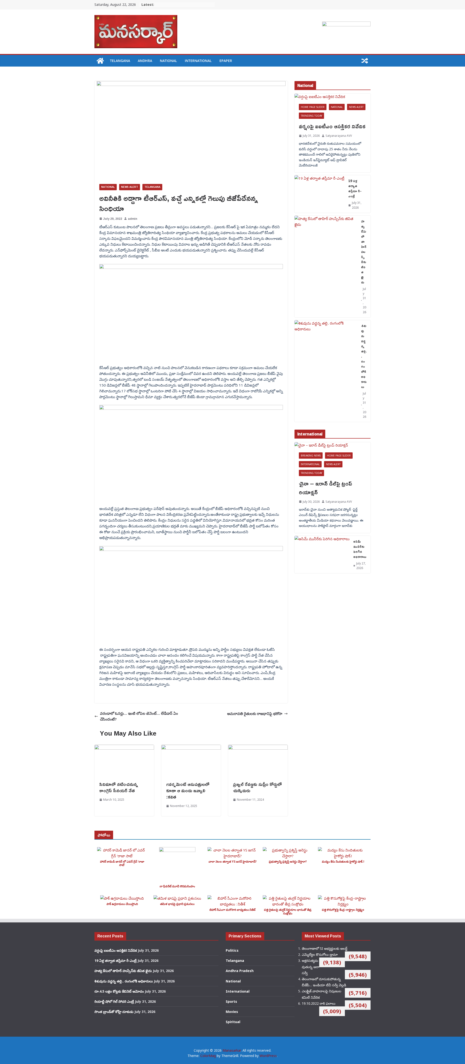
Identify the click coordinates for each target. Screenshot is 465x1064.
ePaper (225, 60)
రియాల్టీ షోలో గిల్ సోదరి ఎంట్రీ (114, 1001)
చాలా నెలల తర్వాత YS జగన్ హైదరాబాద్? (233, 861)
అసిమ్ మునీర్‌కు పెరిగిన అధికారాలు (359, 549)
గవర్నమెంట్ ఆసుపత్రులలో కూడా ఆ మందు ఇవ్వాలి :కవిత (187, 790)
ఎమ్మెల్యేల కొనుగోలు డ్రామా (320, 954)
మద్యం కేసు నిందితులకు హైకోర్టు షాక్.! (343, 861)
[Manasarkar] (100, 61)
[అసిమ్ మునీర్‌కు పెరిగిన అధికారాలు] (321, 554)
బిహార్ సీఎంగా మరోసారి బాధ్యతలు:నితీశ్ (232, 910)
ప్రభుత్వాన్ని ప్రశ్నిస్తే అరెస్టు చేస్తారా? (288, 861)
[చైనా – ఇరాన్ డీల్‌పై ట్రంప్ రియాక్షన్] (332, 445)
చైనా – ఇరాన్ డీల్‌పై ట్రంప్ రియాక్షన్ (325, 487)
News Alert (129, 187)
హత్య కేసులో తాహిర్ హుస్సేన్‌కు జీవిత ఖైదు (363, 252)
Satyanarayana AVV (339, 136)
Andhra (145, 60)
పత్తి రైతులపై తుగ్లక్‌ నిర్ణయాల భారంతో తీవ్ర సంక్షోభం (287, 911)
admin (132, 218)
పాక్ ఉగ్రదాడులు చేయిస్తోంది (122, 904)
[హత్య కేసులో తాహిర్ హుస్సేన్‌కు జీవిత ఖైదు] (325, 266)
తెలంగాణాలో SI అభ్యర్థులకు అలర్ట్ (324, 948)
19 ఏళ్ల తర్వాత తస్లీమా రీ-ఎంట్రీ (355, 188)
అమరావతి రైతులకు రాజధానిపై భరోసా (254, 713)
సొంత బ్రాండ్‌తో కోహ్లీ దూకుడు (113, 1011)
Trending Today (311, 115)
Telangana (120, 60)
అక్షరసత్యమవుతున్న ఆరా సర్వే (310, 966)
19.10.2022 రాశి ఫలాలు (318, 1003)
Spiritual (233, 1021)
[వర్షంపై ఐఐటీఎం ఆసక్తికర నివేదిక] (332, 96)
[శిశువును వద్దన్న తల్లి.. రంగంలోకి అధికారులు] (325, 371)
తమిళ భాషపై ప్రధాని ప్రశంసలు (177, 904)
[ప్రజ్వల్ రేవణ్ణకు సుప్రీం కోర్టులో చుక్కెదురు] (258, 747)
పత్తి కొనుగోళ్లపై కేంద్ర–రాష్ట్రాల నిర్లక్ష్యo (343, 910)
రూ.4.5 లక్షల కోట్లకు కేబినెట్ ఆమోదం (119, 991)
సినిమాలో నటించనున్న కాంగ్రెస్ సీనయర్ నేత (118, 787)
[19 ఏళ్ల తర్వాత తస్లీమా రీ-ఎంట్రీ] (319, 194)
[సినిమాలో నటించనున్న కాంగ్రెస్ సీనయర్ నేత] (124, 747)
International (198, 60)
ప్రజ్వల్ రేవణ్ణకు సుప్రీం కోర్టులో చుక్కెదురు (257, 787)
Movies (232, 1011)
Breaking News (311, 455)
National (168, 60)
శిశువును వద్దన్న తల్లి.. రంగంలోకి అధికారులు (364, 356)
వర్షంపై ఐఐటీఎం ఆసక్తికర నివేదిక (332, 126)
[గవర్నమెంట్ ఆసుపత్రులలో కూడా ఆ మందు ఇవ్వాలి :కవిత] (191, 747)
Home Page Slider (313, 107)
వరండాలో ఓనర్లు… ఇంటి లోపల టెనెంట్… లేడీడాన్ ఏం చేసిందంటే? (139, 716)
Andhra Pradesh (240, 970)
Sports (231, 1001)
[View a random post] (365, 61)
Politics (232, 950)
